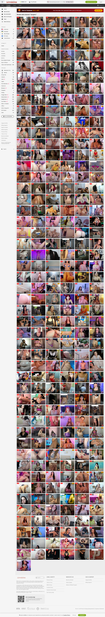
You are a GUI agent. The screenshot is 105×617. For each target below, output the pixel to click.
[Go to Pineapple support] (37, 608)
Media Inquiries (4, 129)
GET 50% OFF (98, 10)
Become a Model (4, 136)
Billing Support (4, 125)
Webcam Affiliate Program (71, 584)
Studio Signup (4, 138)
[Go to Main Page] (12, 2)
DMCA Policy (49, 584)
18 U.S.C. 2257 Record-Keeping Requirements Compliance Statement (89, 608)
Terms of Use (4, 133)
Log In (101, 2)
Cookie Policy (66, 615)
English (38, 577)
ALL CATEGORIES (8, 116)
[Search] (64, 2)
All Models (3, 140)
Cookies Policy (50, 587)
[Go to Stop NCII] (45, 609)
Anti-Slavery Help (50, 592)
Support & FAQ (4, 123)
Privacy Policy (4, 131)
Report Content (4, 127)
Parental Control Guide (51, 590)
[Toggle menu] (2, 2)
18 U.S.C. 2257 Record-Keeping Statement (6, 143)
